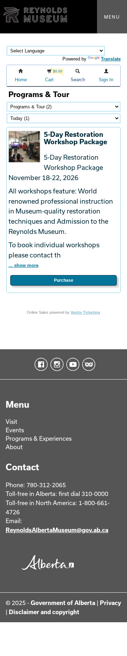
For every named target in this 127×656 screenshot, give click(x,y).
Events (15, 430)
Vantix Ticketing (85, 312)
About (14, 447)
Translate (111, 59)
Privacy (110, 602)
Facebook (40, 364)
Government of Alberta (63, 602)
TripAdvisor (87, 364)
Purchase (63, 280)
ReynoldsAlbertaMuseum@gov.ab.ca (57, 530)
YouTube (71, 364)
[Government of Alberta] (46, 571)
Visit (11, 421)
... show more (23, 265)
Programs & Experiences (39, 438)
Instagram (56, 364)
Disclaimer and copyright (44, 612)
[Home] (63, 16)
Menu (112, 16)
